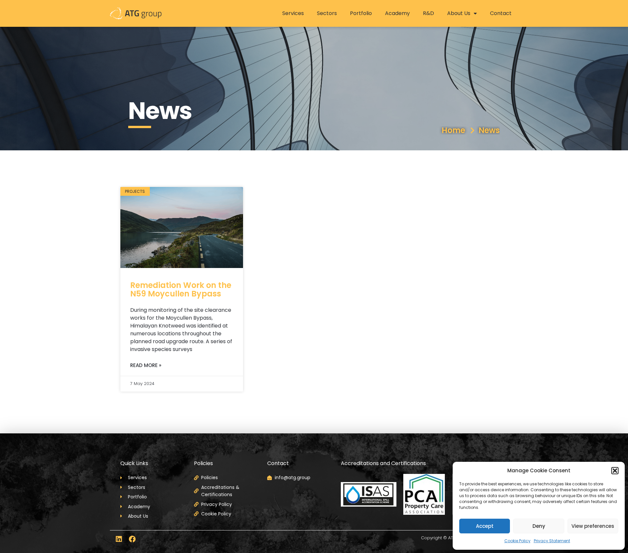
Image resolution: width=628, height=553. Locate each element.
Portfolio (361, 13)
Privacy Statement (552, 541)
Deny (538, 526)
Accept (485, 526)
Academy (397, 13)
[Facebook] (132, 539)
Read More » (145, 365)
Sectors (327, 13)
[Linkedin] (118, 539)
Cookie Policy (517, 541)
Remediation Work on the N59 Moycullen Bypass (180, 289)
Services (293, 13)
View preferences (592, 526)
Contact (501, 13)
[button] (615, 470)
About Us (458, 13)
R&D (428, 13)
